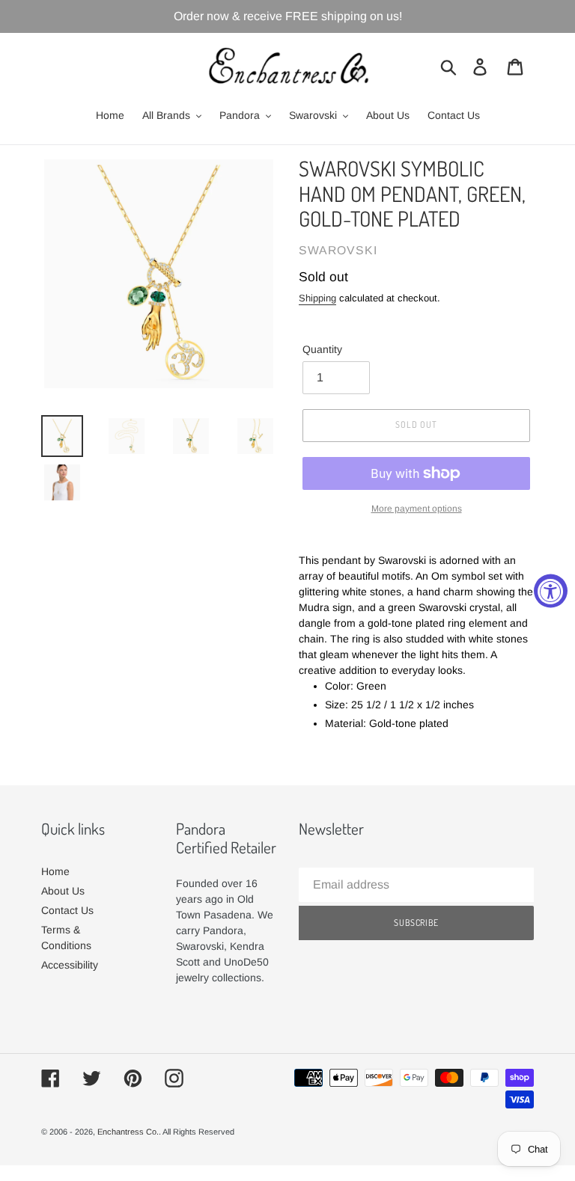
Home (55, 871)
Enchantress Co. (128, 1131)
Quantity (322, 349)
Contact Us (67, 910)
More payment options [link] (416, 508)
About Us (63, 891)
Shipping (317, 298)
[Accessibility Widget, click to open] (551, 590)
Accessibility (69, 965)
